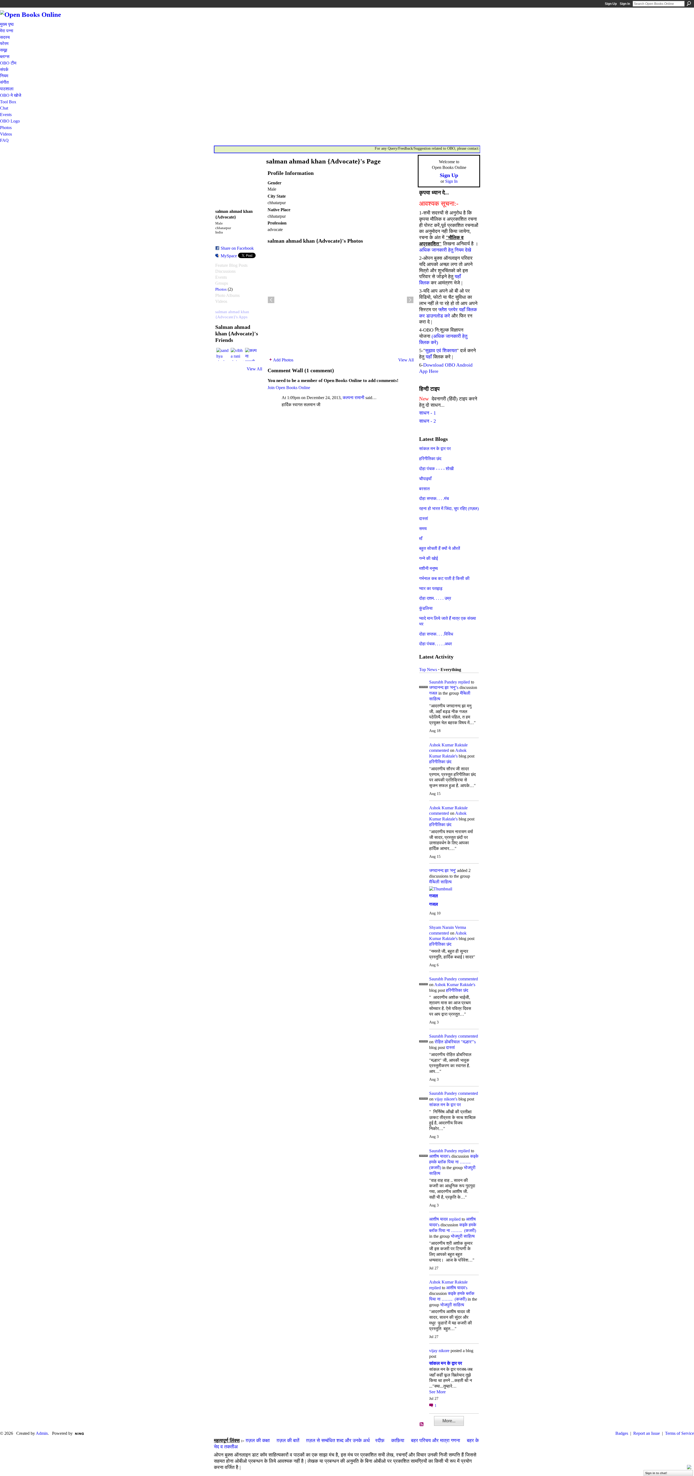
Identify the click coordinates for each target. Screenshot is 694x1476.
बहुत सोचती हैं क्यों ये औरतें (439, 548)
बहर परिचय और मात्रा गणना (435, 1440)
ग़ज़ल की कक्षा (258, 1440)
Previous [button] (271, 300)
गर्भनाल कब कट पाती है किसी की (444, 578)
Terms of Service (679, 1433)
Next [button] (410, 300)
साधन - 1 (427, 413)
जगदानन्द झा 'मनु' (442, 870)
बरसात (424, 488)
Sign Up (611, 4)
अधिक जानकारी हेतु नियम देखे (445, 250)
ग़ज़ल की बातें (288, 1440)
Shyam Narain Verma (447, 927)
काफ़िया (397, 1440)
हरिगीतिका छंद (430, 458)
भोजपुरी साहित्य (463, 1236)
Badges (621, 1433)
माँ (420, 538)
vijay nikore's (446, 1099)
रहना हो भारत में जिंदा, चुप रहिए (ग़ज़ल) (449, 508)
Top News (428, 669)
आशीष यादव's (439, 1156)
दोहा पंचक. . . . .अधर (435, 643)
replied (464, 682)
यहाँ (429, 357)
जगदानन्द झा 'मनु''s (443, 687)
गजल (433, 693)
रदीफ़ (379, 1440)
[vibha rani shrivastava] (237, 354)
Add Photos (283, 360)
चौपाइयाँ (425, 478)
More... (448, 1421)
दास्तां (423, 518)
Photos (221, 289)
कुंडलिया (426, 608)
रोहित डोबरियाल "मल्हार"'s (455, 1041)
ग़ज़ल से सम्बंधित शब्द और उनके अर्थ (338, 1440)
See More (437, 1392)
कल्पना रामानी (353, 397)
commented (439, 750)
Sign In (625, 4)
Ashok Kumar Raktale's (454, 984)
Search (689, 3)
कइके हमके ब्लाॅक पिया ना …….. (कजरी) (453, 1162)
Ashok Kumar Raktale (448, 745)
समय (423, 528)
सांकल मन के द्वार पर (435, 448)
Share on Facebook (237, 248)
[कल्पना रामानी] (251, 354)
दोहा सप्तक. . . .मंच (434, 498)
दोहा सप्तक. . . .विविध (436, 634)
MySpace (229, 256)
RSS (421, 1424)
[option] (340, 300)
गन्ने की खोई (428, 558)
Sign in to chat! (656, 1473)
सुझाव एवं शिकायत (441, 350)
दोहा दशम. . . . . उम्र (435, 598)
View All (254, 369)
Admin (42, 1433)
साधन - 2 (427, 421)
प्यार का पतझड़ (430, 588)
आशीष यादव (438, 1219)
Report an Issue (646, 1433)
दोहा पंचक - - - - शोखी (436, 468)
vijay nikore (439, 1350)
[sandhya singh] (222, 354)
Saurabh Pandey (443, 682)
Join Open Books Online (289, 387)
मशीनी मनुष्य (428, 568)
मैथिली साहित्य (440, 882)
